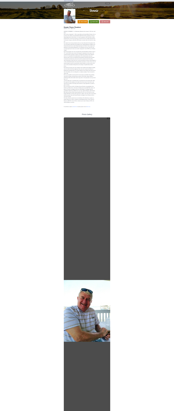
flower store (88, 106)
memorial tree (74, 106)
